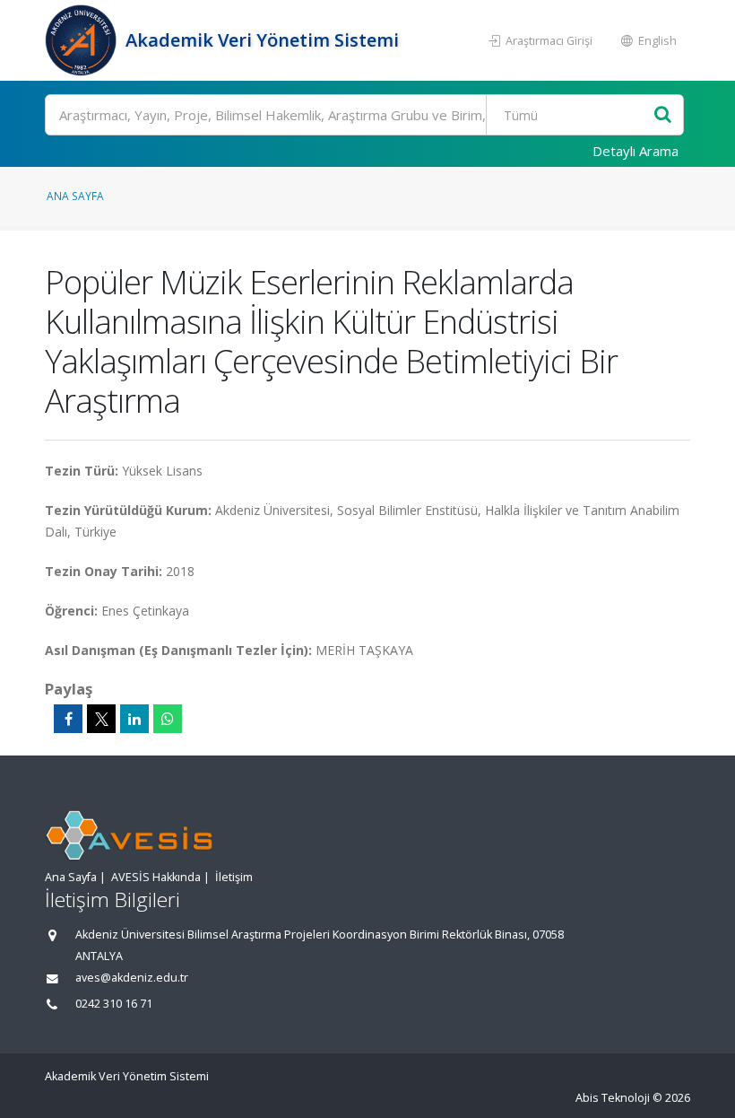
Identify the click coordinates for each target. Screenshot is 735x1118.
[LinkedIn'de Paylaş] (134, 718)
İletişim (234, 877)
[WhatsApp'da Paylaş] (167, 718)
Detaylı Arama (635, 151)
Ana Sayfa (75, 195)
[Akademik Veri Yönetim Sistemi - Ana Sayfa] (83, 40)
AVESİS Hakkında (156, 877)
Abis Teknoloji (612, 1097)
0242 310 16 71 (113, 1003)
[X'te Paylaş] (101, 718)
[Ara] (663, 115)
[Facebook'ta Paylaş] (68, 718)
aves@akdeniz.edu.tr (131, 977)
